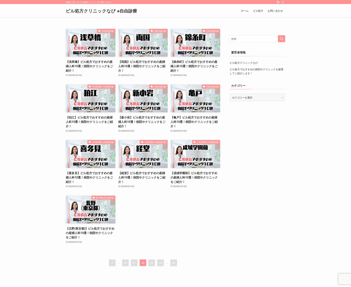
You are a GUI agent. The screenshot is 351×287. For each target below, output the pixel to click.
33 (151, 263)
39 (173, 263)
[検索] (282, 2)
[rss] (278, 2)
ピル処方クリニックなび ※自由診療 (101, 10)
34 (160, 263)
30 (125, 263)
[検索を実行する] (281, 38)
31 (134, 263)
